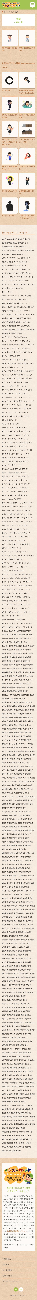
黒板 (19, 1150)
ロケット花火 (27, 623)
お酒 (27, 329)
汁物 (17, 894)
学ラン (24, 744)
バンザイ (6, 529)
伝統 (10, 657)
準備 (4, 921)
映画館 (19, 853)
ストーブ (28, 442)
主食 (17, 638)
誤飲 (10, 1067)
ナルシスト (26, 495)
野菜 (30, 1105)
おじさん (13, 303)
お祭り (5, 326)
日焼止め (23, 849)
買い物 (12, 1075)
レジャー (21, 619)
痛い (31, 951)
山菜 (11, 766)
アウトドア (26, 258)
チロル (26, 469)
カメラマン (19, 352)
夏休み (5, 732)
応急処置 (29, 785)
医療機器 (15, 698)
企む (10, 653)
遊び (10, 1090)
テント (12, 480)
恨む (22, 792)
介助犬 (31, 646)
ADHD (22, 239)
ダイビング (26, 457)
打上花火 (18, 815)
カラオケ (29, 352)
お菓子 (28, 326)
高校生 (10, 1146)
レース (20, 615)
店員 (10, 777)
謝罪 (29, 1067)
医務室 (21, 695)
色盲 (33, 1030)
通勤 (27, 1086)
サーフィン (7, 405)
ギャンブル (7, 371)
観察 (22, 1060)
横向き (16, 875)
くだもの (25, 371)
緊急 (20, 1000)
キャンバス (29, 363)
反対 (22, 710)
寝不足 (26, 755)
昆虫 (13, 853)
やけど (5, 600)
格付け (29, 868)
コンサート (26, 397)
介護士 (10, 649)
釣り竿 (16, 1109)
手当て (22, 811)
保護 (24, 664)
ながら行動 (16, 495)
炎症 (25, 924)
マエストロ (14, 585)
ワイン (12, 627)
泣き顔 (12, 902)
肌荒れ (28, 1015)
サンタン (6, 416)
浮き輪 (10, 909)
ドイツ (5, 484)
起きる (5, 1079)
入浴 (33, 672)
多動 (22, 732)
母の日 (5, 887)
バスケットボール (25, 514)
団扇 (22, 725)
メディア (20, 593)
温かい (12, 917)
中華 (11, 638)
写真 (20, 676)
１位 (10, 239)
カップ (5, 344)
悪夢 (20, 800)
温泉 (18, 917)
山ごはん (26, 762)
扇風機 (19, 808)
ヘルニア (6, 578)
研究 (29, 969)
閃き (19, 1113)
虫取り (19, 1049)
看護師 (17, 966)
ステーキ (16, 438)
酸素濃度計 (17, 1105)
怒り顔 (17, 789)
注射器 (30, 902)
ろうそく (16, 623)
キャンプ (6, 367)
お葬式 (5, 329)
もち (15, 597)
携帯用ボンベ (26, 826)
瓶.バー (18, 943)
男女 (29, 947)
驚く (24, 1143)
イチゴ (5, 273)
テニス (26, 476)
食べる (15, 1131)
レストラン (7, 623)
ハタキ (14, 518)
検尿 (4, 875)
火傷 (20, 921)
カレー (21, 356)
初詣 (4, 687)
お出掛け (6, 318)
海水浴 (32, 909)
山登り (5, 766)
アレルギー (22, 265)
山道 (17, 766)
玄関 (12, 943)
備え (31, 668)
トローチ (18, 491)
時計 (18, 857)
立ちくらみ (19, 981)
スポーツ (23, 446)
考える (10, 1007)
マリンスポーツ (26, 589)
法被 (31, 898)
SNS (5, 254)
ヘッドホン (28, 574)
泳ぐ (10, 905)
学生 (4, 747)
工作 (4, 770)
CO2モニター (24, 243)
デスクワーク (17, 476)
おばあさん (23, 307)
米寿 (4, 988)
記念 (4, 1064)
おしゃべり (23, 303)
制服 (10, 687)
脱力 (22, 1022)
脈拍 (17, 1022)
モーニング (7, 597)
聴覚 (4, 1015)
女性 (18, 740)
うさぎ (17, 284)
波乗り (5, 902)
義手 (29, 1003)
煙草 (19, 932)
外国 (17, 732)
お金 (32, 329)
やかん (21, 597)
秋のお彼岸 (21, 977)
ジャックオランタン (10, 427)
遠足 (4, 1098)
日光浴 (19, 845)
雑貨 (4, 1120)
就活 (4, 762)
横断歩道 (24, 875)
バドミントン (15, 521)
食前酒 (17, 1135)
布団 (10, 770)
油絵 (20, 898)
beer (15, 243)
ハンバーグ (19, 533)
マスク (22, 585)
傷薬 (8, 672)
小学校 (10, 759)
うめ (4, 288)
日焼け (5, 849)
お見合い (13, 329)
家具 (27, 751)
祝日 (33, 973)
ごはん (15, 393)
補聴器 (5, 1056)
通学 (32, 1086)
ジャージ (13, 420)
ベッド (19, 574)
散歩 (20, 834)
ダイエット (7, 457)
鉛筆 (31, 1109)
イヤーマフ (16, 277)
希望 (15, 770)
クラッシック (8, 374)
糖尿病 (21, 988)
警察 (4, 1071)
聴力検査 (18, 1011)
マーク (5, 585)
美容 (13, 1003)
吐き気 (21, 713)
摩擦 (4, 830)
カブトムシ (7, 348)
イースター (17, 269)
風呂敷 (5, 1128)
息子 (27, 792)
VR (10, 254)
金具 (4, 1109)
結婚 (11, 996)
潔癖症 (10, 921)
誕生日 (28, 1064)
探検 (11, 826)
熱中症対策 (14, 936)
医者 (16, 702)
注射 (24, 902)
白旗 (24, 958)
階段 (20, 1116)
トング (26, 491)
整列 (10, 838)
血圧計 (14, 1052)
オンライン (30, 314)
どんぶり (6, 495)
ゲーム (5, 382)
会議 (4, 657)
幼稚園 (28, 774)
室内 (17, 751)
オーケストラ (8, 292)
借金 (10, 668)
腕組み (32, 1022)
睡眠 (15, 969)
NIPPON (23, 250)
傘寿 (26, 668)
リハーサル (17, 608)
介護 (4, 649)
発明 (26, 954)
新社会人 (20, 841)
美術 (24, 1003)
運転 (11, 1094)
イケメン (27, 269)
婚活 (29, 740)
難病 (10, 1120)
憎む (32, 804)
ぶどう (14, 559)
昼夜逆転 (6, 857)
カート (23, 333)
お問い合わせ (7, 1275)
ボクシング (7, 582)
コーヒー (6, 386)
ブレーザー (16, 567)
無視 (32, 928)
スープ (12, 435)
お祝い (28, 322)
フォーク (6, 559)
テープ (12, 472)
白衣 (4, 962)
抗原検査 (27, 815)
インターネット (28, 277)
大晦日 (17, 736)
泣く (18, 902)
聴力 (11, 1011)
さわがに (28, 408)
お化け (14, 318)
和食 (11, 721)
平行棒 (10, 774)
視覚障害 (15, 1060)
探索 (17, 826)
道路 (22, 1094)
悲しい (31, 800)
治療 (25, 898)
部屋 (4, 1101)
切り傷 (23, 683)
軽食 (27, 1082)
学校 (31, 744)
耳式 (25, 1007)
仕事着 (28, 649)
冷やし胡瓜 (14, 680)
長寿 (13, 1113)
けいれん (25, 382)
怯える (10, 792)
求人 (22, 894)
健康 (15, 668)
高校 (4, 1146)
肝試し (5, 1018)
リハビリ (27, 608)
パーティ (20, 503)
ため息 (19, 461)
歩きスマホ (28, 879)
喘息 (26, 721)
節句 (29, 985)
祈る (17, 973)
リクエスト (7, 608)
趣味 (17, 1079)
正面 (20, 879)
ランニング (26, 604)
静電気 (32, 1120)
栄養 (19, 868)
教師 (15, 834)
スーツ (5, 435)
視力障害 (6, 1060)
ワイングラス (22, 627)
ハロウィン (7, 525)
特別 (32, 939)
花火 (17, 1034)
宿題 (10, 755)
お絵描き (13, 326)
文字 (15, 838)
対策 (33, 755)
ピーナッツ (26, 536)
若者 (22, 1034)
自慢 (4, 1030)
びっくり (18, 544)
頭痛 (33, 1124)
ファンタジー (15, 555)
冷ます (5, 680)
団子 (17, 725)
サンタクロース (22, 412)
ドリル (28, 484)
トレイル (18, 487)
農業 (15, 1086)
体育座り (11, 661)
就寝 (29, 759)
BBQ (10, 243)
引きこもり (7, 781)
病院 (20, 951)
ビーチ (5, 536)
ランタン (6, 604)
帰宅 (26, 770)
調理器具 (17, 1067)
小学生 (17, 759)
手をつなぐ (7, 811)
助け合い (24, 687)
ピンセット (7, 548)
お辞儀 (21, 329)
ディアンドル (22, 472)
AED (28, 239)
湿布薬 (24, 917)
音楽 (22, 1124)
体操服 (21, 657)
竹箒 (27, 981)
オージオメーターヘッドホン (13, 295)
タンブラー (7, 465)
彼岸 (32, 781)
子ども (12, 744)
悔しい (14, 796)
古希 (33, 710)
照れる (25, 932)
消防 (17, 913)
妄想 (24, 740)
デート (5, 472)
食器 (24, 1135)
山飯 (22, 766)
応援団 (5, 789)
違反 (27, 1094)
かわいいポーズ (9, 359)
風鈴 (24, 1128)
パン (27, 525)
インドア (6, 280)
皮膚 (26, 962)
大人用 (5, 736)
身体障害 (29, 1079)
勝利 (15, 691)
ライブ (17, 600)
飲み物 (12, 1139)
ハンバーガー (8, 533)
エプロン (20, 288)
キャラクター (18, 363)
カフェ (31, 344)
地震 (20, 728)
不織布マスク (8, 634)
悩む (32, 796)
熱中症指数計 (25, 936)
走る (25, 1075)
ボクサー (29, 578)
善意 (17, 721)
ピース (27, 533)
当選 (27, 781)
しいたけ (25, 416)
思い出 (30, 789)
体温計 (28, 657)
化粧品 (14, 695)
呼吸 (11, 717)
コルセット (16, 397)
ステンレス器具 (17, 442)
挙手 (31, 819)
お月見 (5, 322)
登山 (13, 958)
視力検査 (27, 1056)
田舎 (4, 947)
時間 (24, 857)
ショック (15, 431)
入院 (4, 676)
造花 (4, 1090)
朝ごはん (20, 860)
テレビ (5, 480)
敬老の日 (27, 834)
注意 (4, 905)
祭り (4, 977)
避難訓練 (22, 1098)
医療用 (22, 698)
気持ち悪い (16, 890)
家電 (4, 755)
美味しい (6, 1003)
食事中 (10, 1135)
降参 (15, 1116)
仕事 (22, 649)
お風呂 (5, 333)
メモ (27, 593)
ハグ (28, 510)
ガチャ (19, 341)
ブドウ (21, 559)
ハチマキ (22, 518)
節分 (24, 985)
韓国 (17, 1124)
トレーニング (8, 487)
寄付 (15, 755)
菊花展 (14, 1037)
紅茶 (10, 992)
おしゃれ (6, 307)
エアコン (11, 288)
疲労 (10, 951)
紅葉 (15, 992)
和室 (25, 717)
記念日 (10, 1064)
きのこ (26, 359)
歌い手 (31, 875)
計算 (27, 1060)
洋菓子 (16, 905)
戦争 (13, 808)
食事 (4, 1135)
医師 (27, 695)
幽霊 (4, 777)
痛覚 (10, 954)
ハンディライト (24, 529)
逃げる (21, 1086)
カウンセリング (9, 337)
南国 (33, 706)
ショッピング (25, 431)
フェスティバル (28, 555)
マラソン (15, 589)
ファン (5, 555)
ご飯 (16, 401)
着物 (10, 969)
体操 (15, 657)
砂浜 (24, 969)
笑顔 (32, 981)
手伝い (15, 811)
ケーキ (29, 378)
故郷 (20, 830)
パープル (6, 506)
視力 (20, 1056)
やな (11, 600)
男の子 (23, 947)
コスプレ (6, 390)
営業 (11, 725)
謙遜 (24, 1067)
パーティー (29, 503)
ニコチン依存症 (16, 499)
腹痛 (4, 1026)
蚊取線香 (6, 1052)
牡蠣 (18, 939)
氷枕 (11, 894)
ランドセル (16, 604)
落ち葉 (5, 1041)
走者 (31, 1075)
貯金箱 (5, 1075)
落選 (20, 1041)
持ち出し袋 (18, 819)
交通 (11, 646)
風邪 (18, 1128)
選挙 (10, 1098)
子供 (18, 744)
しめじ (5, 420)
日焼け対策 (14, 849)
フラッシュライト (26, 563)
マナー (29, 585)
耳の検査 (18, 1007)
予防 (4, 642)
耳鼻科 (5, 1011)
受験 (27, 710)
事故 (18, 642)
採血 (31, 823)
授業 (20, 823)
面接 (11, 1124)
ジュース (6, 431)
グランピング (27, 374)
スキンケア (7, 438)
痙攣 (26, 951)
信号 (4, 668)
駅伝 (4, 1143)
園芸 (10, 728)
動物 (4, 691)
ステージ (25, 438)
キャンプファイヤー (19, 367)
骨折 (29, 1143)
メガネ (12, 593)
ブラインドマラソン (10, 563)
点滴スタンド (8, 928)
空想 (11, 981)
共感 (15, 676)
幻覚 (22, 774)
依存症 (5, 664)
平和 (4, 774)
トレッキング (8, 491)
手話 (11, 815)
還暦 (29, 1098)
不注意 (23, 631)
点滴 (31, 924)
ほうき (21, 578)
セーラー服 (28, 450)
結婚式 (17, 996)
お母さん (20, 322)
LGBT (15, 250)
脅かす (10, 1022)
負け (26, 1071)
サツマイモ (19, 408)
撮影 (10, 830)
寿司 (4, 759)
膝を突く (11, 1026)
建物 (33, 777)
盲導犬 (10, 966)
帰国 (20, 770)
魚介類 (5, 1150)
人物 (25, 646)
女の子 (12, 740)
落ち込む (13, 1041)
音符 (27, 1124)
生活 (25, 943)
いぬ (29, 273)
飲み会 (5, 1139)
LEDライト (7, 250)
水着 (32, 890)
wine (15, 254)
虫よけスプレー (9, 1049)
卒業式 (21, 706)
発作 (20, 954)
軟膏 (22, 1082)
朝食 (27, 860)
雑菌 (33, 1116)
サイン (29, 405)
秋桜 (29, 977)
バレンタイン (27, 521)
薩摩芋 (9, 1045)
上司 (11, 631)
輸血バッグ (7, 1086)
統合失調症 (7, 1000)
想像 (4, 804)
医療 (32, 695)
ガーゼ (16, 333)
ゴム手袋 (6, 397)
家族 (33, 751)
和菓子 (5, 721)
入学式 (26, 672)
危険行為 (6, 710)
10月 (5, 239)
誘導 (4, 1067)
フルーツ (6, 567)
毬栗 (27, 887)
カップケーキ (15, 344)
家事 (22, 751)
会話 (31, 653)
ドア (18, 480)
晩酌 (29, 857)
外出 (11, 732)
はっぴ (5, 521)
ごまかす (23, 393)
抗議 (4, 819)
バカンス (21, 510)
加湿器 (16, 687)
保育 (11, 664)
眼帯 (29, 966)
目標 (4, 966)
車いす (9, 1082)
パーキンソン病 (9, 503)
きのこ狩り (7, 363)
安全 (25, 747)
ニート (5, 499)
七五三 (5, 631)
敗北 (4, 834)
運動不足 (27, 1090)
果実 (4, 868)
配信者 (17, 1101)
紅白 (4, 992)
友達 (17, 710)
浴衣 (17, 909)
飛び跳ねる (7, 1131)
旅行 (4, 845)
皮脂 (20, 962)
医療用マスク (8, 702)
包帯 (26, 691)
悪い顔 (5, 800)
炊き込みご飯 (13, 924)
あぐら (5, 261)
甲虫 (10, 947)
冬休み (30, 676)
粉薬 (15, 988)
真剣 (24, 966)
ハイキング (28, 506)
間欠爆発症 (27, 1113)
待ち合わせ (7, 785)
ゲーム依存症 (15, 382)
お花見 (21, 326)
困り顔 (28, 725)
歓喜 (10, 879)
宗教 (31, 747)
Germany (6, 246)
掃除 (15, 823)
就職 (10, 762)
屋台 (15, 762)
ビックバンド (8, 544)
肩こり (16, 1018)
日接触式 (27, 845)
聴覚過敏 (11, 1015)
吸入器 (28, 713)
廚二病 (26, 777)
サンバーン (16, 416)
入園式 (19, 672)
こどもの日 (7, 393)
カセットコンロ (9, 341)
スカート (29, 435)
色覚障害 (6, 1034)
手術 (29, 811)
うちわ (24, 284)
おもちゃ (13, 314)
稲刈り (5, 981)
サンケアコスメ (9, 412)
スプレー (15, 446)
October (31, 250)
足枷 (22, 1079)
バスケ (14, 514)
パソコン (6, 518)
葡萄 (25, 1041)
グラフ (17, 374)
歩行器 (10, 883)
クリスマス (12, 378)
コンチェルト (8, 401)
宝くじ (5, 751)
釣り (10, 1109)
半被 (4, 706)
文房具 (21, 838)
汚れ (31, 894)
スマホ (19, 450)
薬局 (22, 1045)
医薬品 (22, 702)
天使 (24, 736)
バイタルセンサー (9, 510)
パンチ (14, 529)
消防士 (23, 913)
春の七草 (31, 853)
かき (25, 337)
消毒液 (5, 913)
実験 (11, 751)
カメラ (10, 352)
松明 (22, 864)
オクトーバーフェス (10, 299)
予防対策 (11, 642)
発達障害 (6, 958)
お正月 (12, 322)
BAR (5, 243)
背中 (22, 1018)
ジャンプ (23, 427)
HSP (13, 246)
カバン (24, 344)
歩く (4, 883)
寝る (20, 755)
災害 (4, 924)
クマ (32, 371)
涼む (33, 913)
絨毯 (24, 996)
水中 (27, 890)
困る (4, 728)
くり (4, 378)
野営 (25, 1105)
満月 (31, 917)
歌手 (4, 879)
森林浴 (10, 872)
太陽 (29, 736)
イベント (6, 277)
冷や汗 (29, 680)
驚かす (17, 1143)
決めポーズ (7, 898)
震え (20, 1120)
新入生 (5, 841)
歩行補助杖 (26, 883)
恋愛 (17, 792)
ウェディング (8, 284)
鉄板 (22, 1109)
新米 (27, 841)
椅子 (17, 872)
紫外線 (30, 992)
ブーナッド (17, 548)
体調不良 (27, 661)
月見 (10, 860)
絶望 (15, 1000)
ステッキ (6, 442)
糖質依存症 (30, 988)
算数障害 (17, 985)
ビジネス (22, 540)
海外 (26, 909)
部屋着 (10, 1101)
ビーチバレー (15, 536)
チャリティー (18, 465)
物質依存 (25, 939)
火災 (26, 921)
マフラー (6, 589)
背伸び (28, 1018)
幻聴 (17, 774)
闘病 (4, 1116)
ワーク (5, 627)
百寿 (10, 962)
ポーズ (14, 578)
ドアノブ (25, 480)
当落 (22, 781)
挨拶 (4, 823)
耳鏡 (31, 1007)
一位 (30, 627)
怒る (24, 789)
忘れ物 (21, 785)
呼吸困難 (18, 717)
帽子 (31, 770)
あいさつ (22, 254)
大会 (11, 736)
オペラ (27, 310)
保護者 (30, 664)
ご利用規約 (6, 1259)
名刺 (15, 713)
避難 (15, 1098)
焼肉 (10, 932)
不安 (17, 631)
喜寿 (31, 721)
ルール (28, 612)
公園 (10, 676)
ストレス (6, 446)
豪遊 (20, 1071)
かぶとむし (17, 348)
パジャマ (6, 514)
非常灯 (5, 1124)
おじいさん (24, 299)
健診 (20, 668)
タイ (29, 454)
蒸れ (31, 1041)
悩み (27, 796)
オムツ (5, 314)
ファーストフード (9, 551)
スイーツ (20, 435)
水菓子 (5, 894)
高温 (17, 1146)
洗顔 (22, 905)
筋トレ (5, 985)
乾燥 (29, 638)
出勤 (17, 683)
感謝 (27, 804)
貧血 (31, 1071)
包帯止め (6, 695)
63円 (15, 239)
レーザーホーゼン (9, 615)
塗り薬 (26, 728)
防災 (10, 1116)
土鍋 (15, 728)
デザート (6, 476)
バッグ (29, 518)
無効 (27, 928)
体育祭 (19, 661)
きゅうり (16, 371)
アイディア (7, 258)
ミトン (5, 593)
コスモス (15, 390)
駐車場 (10, 1143)
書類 (4, 860)
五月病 (5, 646)
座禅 (20, 777)
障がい (26, 1116)
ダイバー (16, 457)
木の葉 (5, 864)
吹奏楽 (5, 717)
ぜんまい (11, 454)
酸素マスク (7, 1105)
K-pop (19, 246)
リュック (13, 612)
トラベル (20, 484)
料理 (27, 838)
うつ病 (31, 284)
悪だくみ (13, 800)
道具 (17, 1094)
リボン (5, 612)
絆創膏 (5, 996)
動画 (10, 691)
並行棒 (22, 634)
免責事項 (5, 1264)
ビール (5, 540)
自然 (17, 1030)
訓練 (32, 1060)
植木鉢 (23, 872)
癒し (15, 954)
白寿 (18, 958)
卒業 (15, 706)
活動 (4, 909)
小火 (24, 759)
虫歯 (25, 1049)
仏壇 (17, 649)
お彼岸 (28, 318)
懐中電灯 (6, 808)
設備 (17, 1064)
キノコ (19, 359)
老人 (4, 1007)
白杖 (29, 958)
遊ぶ (15, 1090)
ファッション (23, 551)
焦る (4, 932)
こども (29, 390)
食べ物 (22, 1131)
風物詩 (12, 1128)
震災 (26, 1120)
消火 (11, 913)
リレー (21, 612)
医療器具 (6, 698)
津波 (33, 905)
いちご (12, 273)
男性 (4, 951)
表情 (25, 1052)
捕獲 (10, 823)
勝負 (20, 691)
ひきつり (13, 540)
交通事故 (18, 646)
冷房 (4, 683)
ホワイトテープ (19, 582)
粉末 (10, 988)
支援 (15, 830)
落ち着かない (24, 1037)
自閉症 (23, 1030)
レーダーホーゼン (9, 619)
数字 (4, 838)
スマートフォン (9, 450)
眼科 (4, 969)
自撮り (10, 1030)
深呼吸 (5, 917)
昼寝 (13, 857)
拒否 (10, 819)
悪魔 (25, 800)
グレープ (22, 378)
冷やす (22, 680)
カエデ (19, 337)
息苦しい (6, 796)
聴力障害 (27, 1011)
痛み (4, 954)
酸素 (24, 1101)
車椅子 (16, 1082)
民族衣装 (6, 890)
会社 (26, 653)
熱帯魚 (5, 939)
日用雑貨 (6, 853)
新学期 (12, 841)
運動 (20, 1090)
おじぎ (5, 303)
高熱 (22, 1146)
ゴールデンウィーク (19, 386)
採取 (26, 823)
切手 (29, 683)
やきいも (29, 597)
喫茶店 (5, 725)
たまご (12, 461)
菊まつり (6, 1037)
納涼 (20, 992)
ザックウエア (8, 408)
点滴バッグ (19, 928)
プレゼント (7, 570)
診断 (22, 1064)
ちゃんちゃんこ (9, 469)
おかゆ (29, 295)
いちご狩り (21, 273)
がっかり (27, 341)
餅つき (30, 1139)
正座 (15, 879)
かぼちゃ (27, 348)
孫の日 (19, 747)
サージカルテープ (27, 401)
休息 (15, 653)
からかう (6, 356)
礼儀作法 (10, 973)
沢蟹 (15, 898)
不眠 (29, 631)
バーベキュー (17, 506)
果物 (10, 868)
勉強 (31, 687)
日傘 (13, 845)
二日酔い (25, 642)
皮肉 (15, 962)
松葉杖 (29, 864)
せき (4, 454)
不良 (16, 634)
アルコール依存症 (9, 265)
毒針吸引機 (19, 887)
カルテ (14, 356)
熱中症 (5, 936)
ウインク (15, 280)
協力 (27, 706)
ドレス (26, 487)
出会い (10, 683)
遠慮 (33, 1094)
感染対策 (20, 804)
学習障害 (11, 747)
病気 (15, 951)
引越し (15, 781)
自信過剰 (20, 1026)
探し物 (5, 826)
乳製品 (23, 638)
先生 (13, 672)
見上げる (13, 1056)
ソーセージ (21, 454)
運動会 (5, 1094)
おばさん (6, 310)
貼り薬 (19, 1075)
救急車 (32, 830)
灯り (31, 921)
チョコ (19, 469)
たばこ (5, 461)
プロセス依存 (18, 570)
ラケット (25, 600)
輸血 (33, 1082)
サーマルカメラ (19, 405)
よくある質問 (7, 1270)
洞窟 (27, 905)
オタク (14, 307)
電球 (15, 1120)
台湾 (4, 713)
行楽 (20, 1052)
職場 (18, 1015)
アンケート (7, 269)
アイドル (16, 258)
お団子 (21, 318)
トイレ (12, 484)
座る (15, 777)
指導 (25, 819)
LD (25, 246)
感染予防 (11, 804)
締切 (25, 1000)
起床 (11, 1079)
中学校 (29, 634)
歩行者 (17, 883)
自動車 (28, 1026)
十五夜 (29, 702)
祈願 (22, 973)
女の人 (5, 740)
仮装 (4, 653)
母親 (11, 887)
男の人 (16, 947)
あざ (11, 261)
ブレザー (25, 567)
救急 (26, 830)
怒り (11, 789)
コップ (22, 390)
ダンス (26, 461)
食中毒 (29, 1131)
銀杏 (4, 1113)
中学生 (5, 638)
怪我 (4, 792)
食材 (29, 1135)
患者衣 (21, 796)
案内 (4, 872)
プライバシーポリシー (10, 1281)
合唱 (10, 713)
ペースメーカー (9, 574)
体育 (4, 661)
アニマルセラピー (22, 261)
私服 (10, 977)
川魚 (31, 766)
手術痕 (5, 815)
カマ (4, 352)
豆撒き (10, 1071)
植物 (29, 872)
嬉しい (5, 744)
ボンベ (29, 582)
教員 (10, 834)
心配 (15, 785)
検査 (10, 875)
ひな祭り (27, 544)
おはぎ (31, 307)
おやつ (21, 314)
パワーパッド (18, 525)
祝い (27, 973)
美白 (18, 1003)
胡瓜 (4, 1022)
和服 (31, 717)
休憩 (20, 653)
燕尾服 (12, 939)
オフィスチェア (17, 310)
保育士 (17, 664)
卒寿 (10, 706)
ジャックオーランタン (11, 423)
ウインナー (24, 280)
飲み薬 (19, 1139)
